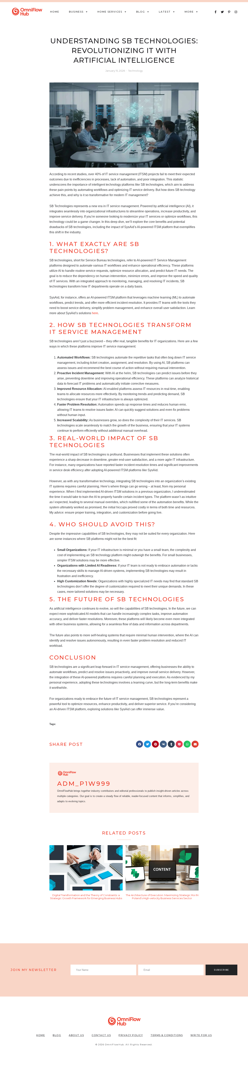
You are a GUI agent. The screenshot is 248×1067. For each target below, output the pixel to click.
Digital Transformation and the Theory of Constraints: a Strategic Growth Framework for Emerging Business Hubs (86, 897)
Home (54, 11)
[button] (139, 744)
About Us (76, 1035)
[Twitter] (222, 11)
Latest (165, 11)
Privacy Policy (131, 1035)
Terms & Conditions (167, 1035)
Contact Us (101, 1035)
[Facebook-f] (215, 11)
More (189, 11)
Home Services (109, 11)
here (95, 313)
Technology (135, 70)
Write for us (201, 1035)
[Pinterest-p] (229, 11)
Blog (140, 11)
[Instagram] (235, 11)
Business (76, 11)
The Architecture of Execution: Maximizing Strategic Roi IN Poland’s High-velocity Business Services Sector (162, 897)
